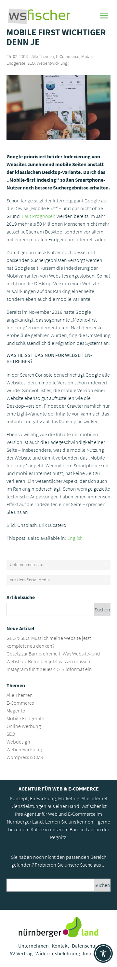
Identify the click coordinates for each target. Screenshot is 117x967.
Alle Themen (43, 56)
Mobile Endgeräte (25, 718)
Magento (15, 710)
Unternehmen (33, 945)
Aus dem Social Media (30, 580)
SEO (31, 63)
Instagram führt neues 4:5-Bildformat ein (49, 669)
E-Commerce (67, 56)
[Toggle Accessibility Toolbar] (103, 953)
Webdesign (18, 741)
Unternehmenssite (26, 564)
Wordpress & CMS (24, 757)
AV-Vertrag (20, 953)
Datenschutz (85, 945)
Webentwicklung (52, 63)
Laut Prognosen (39, 216)
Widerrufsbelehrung (57, 953)
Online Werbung (23, 726)
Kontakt (60, 945)
